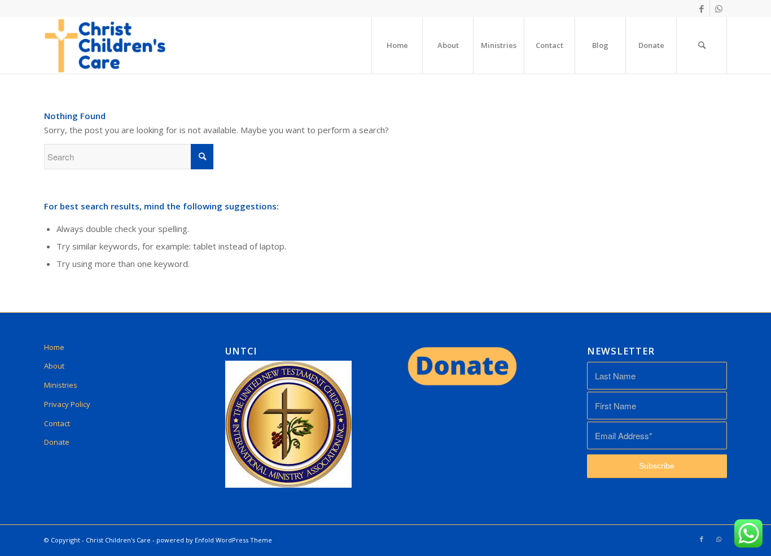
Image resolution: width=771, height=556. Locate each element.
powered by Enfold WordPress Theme (214, 540)
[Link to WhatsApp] (718, 8)
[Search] (701, 45)
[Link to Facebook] (701, 8)
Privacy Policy (67, 404)
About (54, 366)
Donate (56, 442)
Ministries (60, 385)
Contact (57, 423)
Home (54, 347)
